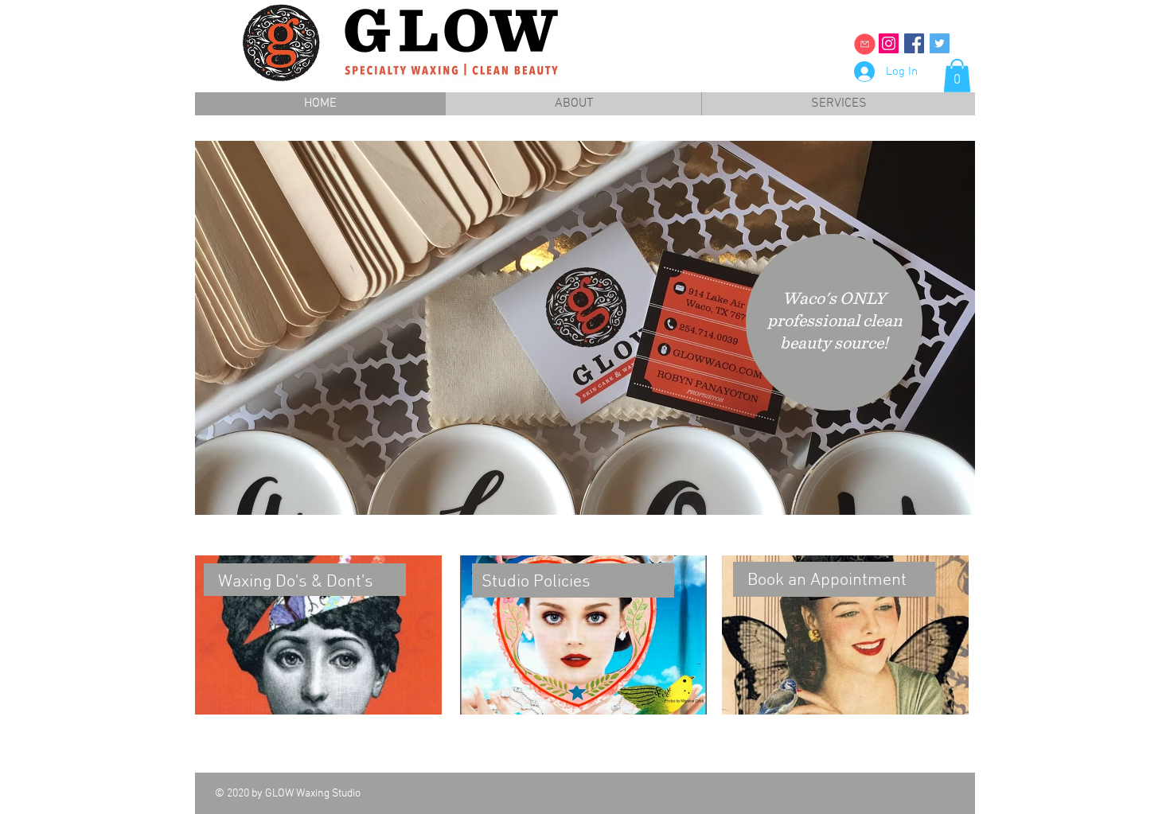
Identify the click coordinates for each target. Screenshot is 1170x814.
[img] (864, 44)
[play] (942, 501)
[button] (957, 75)
